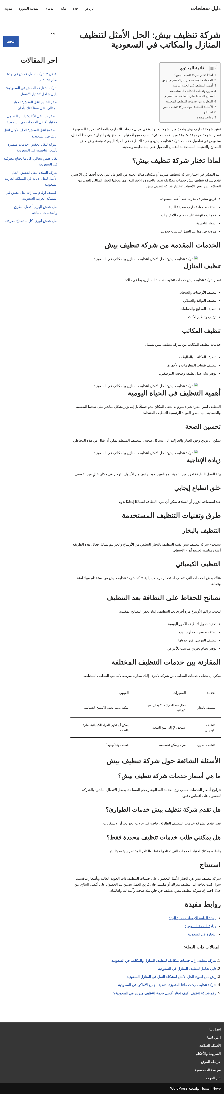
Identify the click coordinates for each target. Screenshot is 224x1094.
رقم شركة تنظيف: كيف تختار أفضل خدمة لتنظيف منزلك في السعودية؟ (164, 993)
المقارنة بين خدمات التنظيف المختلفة (189, 101)
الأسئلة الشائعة (210, 1045)
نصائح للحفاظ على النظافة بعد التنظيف (188, 96)
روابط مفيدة (205, 117)
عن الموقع (213, 1078)
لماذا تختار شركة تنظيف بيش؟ (193, 75)
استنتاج (208, 112)
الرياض (89, 8)
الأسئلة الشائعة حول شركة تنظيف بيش (188, 107)
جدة (75, 8)
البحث (53, 33)
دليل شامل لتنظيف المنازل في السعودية (187, 969)
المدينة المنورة (29, 8)
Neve (216, 1088)
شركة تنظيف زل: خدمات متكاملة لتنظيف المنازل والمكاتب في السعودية (163, 960)
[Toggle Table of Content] (211, 68)
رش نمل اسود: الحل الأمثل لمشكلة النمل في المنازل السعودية (171, 977)
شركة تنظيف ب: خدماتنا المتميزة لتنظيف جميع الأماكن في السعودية (167, 985)
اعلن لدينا (214, 1037)
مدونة (8, 8)
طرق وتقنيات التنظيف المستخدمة (191, 91)
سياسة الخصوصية (208, 1070)
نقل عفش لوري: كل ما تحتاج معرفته (31, 221)
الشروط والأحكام (208, 1053)
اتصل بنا (215, 1029)
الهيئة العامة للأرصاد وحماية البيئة (192, 918)
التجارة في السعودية (201, 934)
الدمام (50, 8)
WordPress (178, 1088)
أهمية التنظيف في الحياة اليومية (193, 85)
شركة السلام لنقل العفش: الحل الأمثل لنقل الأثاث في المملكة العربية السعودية (31, 178)
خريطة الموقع (211, 1062)
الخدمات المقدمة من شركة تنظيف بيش (187, 80)
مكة (63, 8)
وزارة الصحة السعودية (200, 926)
